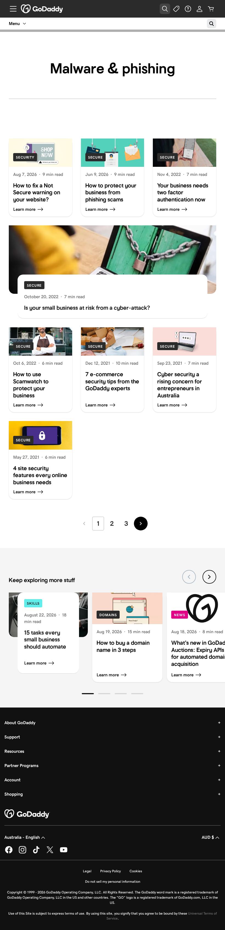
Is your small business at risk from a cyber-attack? (87, 308)
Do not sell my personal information (112, 881)
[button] (88, 693)
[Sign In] (199, 9)
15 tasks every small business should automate (45, 639)
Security (25, 157)
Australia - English (22, 837)
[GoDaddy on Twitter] (50, 852)
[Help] (188, 9)
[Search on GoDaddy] (211, 23)
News (179, 615)
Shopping (13, 794)
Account (12, 779)
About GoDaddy (19, 722)
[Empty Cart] (211, 9)
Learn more (35, 663)
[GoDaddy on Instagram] (22, 852)
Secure (95, 157)
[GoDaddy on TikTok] (36, 852)
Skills (33, 603)
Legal (87, 871)
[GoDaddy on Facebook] (8, 852)
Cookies (136, 871)
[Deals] (176, 9)
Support (12, 737)
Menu (14, 23)
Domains (108, 615)
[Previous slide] (189, 577)
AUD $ (208, 837)
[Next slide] (209, 577)
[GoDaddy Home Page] (27, 814)
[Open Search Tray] (165, 9)
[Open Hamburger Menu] (11, 9)
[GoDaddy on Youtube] (63, 852)
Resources (14, 751)
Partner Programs (21, 765)
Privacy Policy (110, 871)
